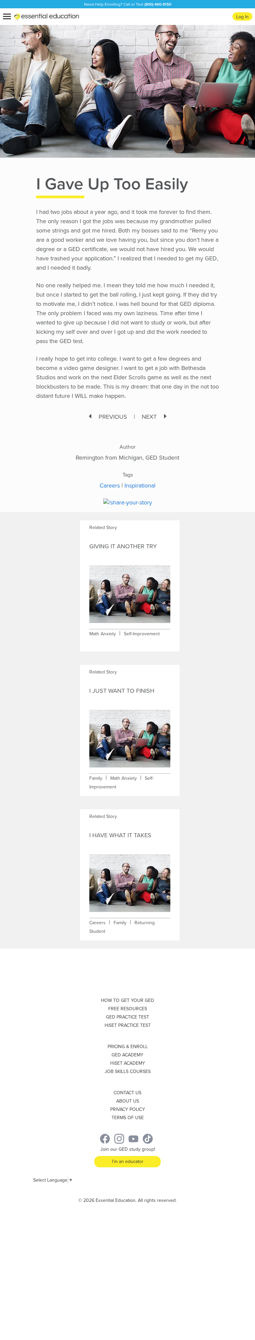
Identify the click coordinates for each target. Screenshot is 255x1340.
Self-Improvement (142, 633)
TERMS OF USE (128, 1117)
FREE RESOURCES (127, 1008)
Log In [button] (242, 16)
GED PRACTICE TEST (127, 1017)
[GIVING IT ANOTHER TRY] (129, 590)
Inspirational (140, 485)
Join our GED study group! (127, 1149)
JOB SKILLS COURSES (128, 1071)
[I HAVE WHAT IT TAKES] (129, 879)
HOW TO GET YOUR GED (127, 1000)
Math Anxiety (102, 633)
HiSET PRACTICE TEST (128, 1025)
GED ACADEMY (127, 1054)
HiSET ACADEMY (127, 1063)
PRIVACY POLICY (127, 1109)
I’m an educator (127, 1161)
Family (95, 778)
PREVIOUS (113, 416)
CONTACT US (127, 1092)
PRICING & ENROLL (128, 1046)
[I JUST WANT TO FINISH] (129, 734)
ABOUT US (127, 1101)
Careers (110, 485)
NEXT (149, 416)
